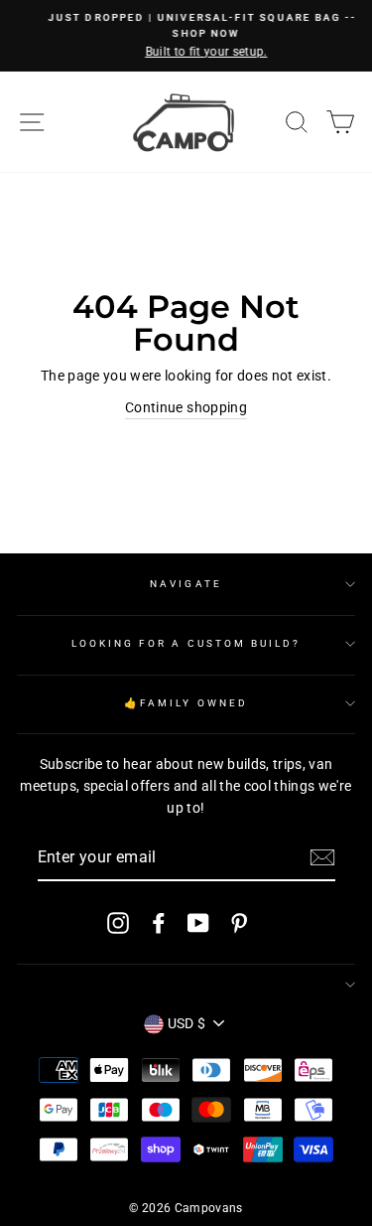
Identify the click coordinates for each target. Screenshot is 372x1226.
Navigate (185, 583)
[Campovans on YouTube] (198, 922)
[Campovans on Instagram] (118, 922)
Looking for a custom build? (186, 643)
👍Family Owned (186, 702)
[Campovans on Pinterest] (239, 922)
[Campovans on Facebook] (159, 922)
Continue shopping (186, 407)
